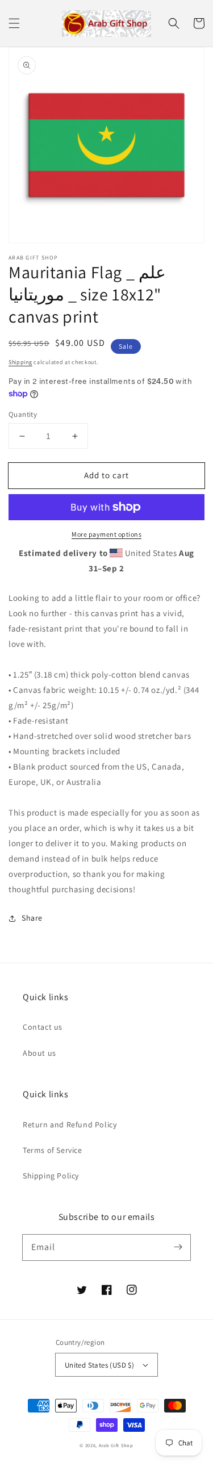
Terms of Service (52, 1150)
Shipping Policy (51, 1176)
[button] (14, 23)
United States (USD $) (99, 1365)
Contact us (42, 1027)
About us (39, 1053)
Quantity (23, 414)
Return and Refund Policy (69, 1124)
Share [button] (32, 918)
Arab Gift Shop (116, 1445)
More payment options (106, 534)
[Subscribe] (177, 1247)
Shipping (20, 362)
